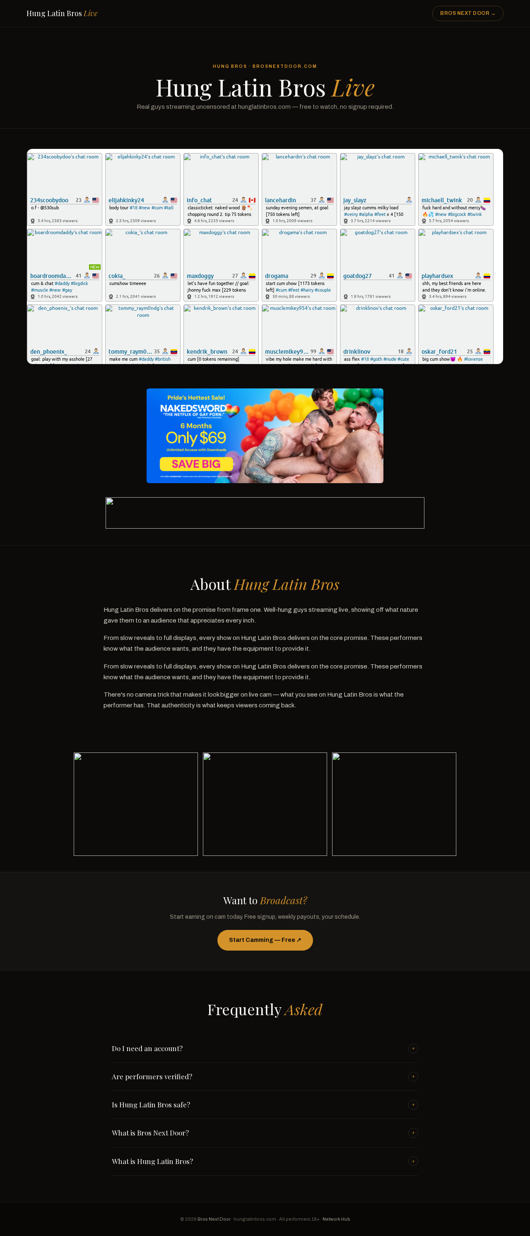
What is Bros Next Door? (263, 1132)
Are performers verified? (263, 1076)
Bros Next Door (214, 1219)
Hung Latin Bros (62, 13)
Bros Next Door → (468, 13)
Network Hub (336, 1219)
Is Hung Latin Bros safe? (263, 1104)
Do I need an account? (263, 1048)
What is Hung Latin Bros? (263, 1161)
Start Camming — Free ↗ (265, 940)
